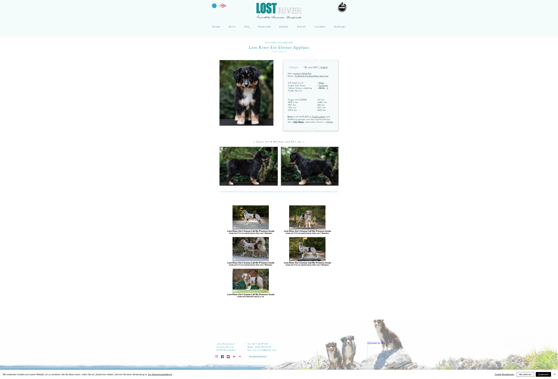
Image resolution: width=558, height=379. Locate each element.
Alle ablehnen (525, 374)
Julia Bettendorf (417, 366)
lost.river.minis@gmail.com (262, 350)
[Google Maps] (239, 356)
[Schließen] (554, 374)
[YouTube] (228, 356)
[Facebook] (222, 356)
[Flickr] (234, 356)
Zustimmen (543, 374)
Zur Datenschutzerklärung (160, 374)
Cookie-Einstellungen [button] (504, 374)
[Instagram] (216, 356)
